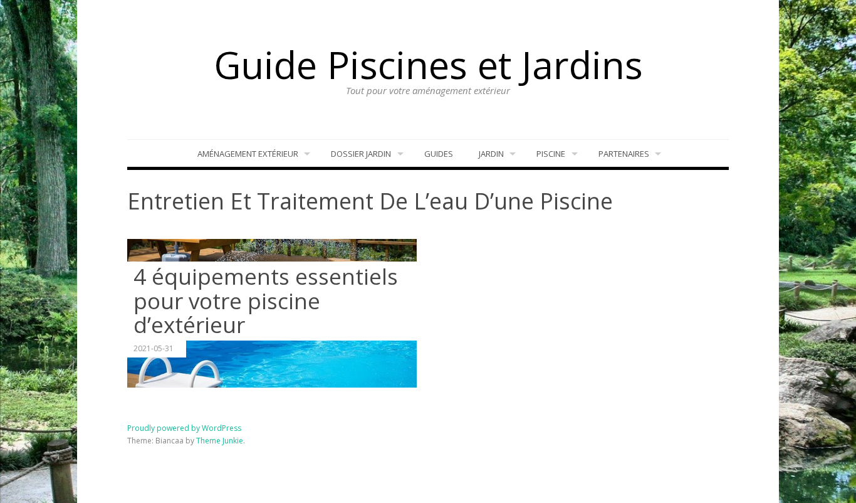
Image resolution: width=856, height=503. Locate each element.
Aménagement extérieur (247, 153)
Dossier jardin (361, 153)
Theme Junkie (219, 440)
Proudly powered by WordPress (184, 428)
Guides (438, 153)
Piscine (550, 153)
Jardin (491, 153)
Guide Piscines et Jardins (428, 64)
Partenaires (623, 153)
